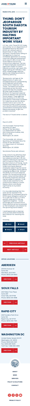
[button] (9, 224)
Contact (15, 385)
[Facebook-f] (13, 395)
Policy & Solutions (15, 382)
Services (15, 378)
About (14, 371)
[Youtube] (20, 395)
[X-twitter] (9, 395)
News (15, 375)
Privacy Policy (15, 400)
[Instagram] (16, 395)
